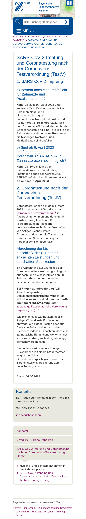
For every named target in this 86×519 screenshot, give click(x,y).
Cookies (19, 515)
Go (66, 22)
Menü (28, 31)
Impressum (30, 508)
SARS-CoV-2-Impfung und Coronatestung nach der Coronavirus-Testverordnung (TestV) (38, 44)
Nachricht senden (30, 415)
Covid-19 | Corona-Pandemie (35, 439)
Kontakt (17, 508)
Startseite (19, 36)
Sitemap (61, 511)
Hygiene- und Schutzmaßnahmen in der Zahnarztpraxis (42, 467)
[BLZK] (36, 10)
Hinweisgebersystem (42, 511)
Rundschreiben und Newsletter (55, 508)
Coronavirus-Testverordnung (35, 213)
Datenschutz (22, 511)
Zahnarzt (36, 36)
